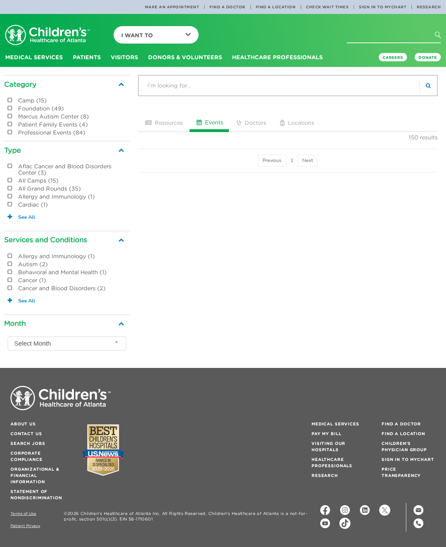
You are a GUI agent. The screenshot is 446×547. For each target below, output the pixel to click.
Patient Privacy (25, 526)
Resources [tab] (168, 122)
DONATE (427, 57)
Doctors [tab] (254, 122)
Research (429, 7)
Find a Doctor (227, 7)
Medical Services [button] (34, 57)
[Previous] (272, 161)
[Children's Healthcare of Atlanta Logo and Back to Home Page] (47, 35)
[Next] (307, 161)
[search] (428, 85)
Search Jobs (27, 443)
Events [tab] (213, 122)
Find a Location (276, 7)
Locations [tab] (300, 122)
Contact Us (26, 433)
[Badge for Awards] (103, 450)
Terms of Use (23, 513)
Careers (393, 57)
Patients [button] (87, 57)
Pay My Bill (326, 433)
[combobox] (67, 343)
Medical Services (335, 423)
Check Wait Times (327, 7)
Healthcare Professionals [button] (277, 57)
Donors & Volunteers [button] (185, 57)
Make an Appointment (172, 7)
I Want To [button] (137, 35)
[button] (442, 37)
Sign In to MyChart (382, 7)
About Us (23, 423)
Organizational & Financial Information (34, 475)
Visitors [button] (124, 57)
